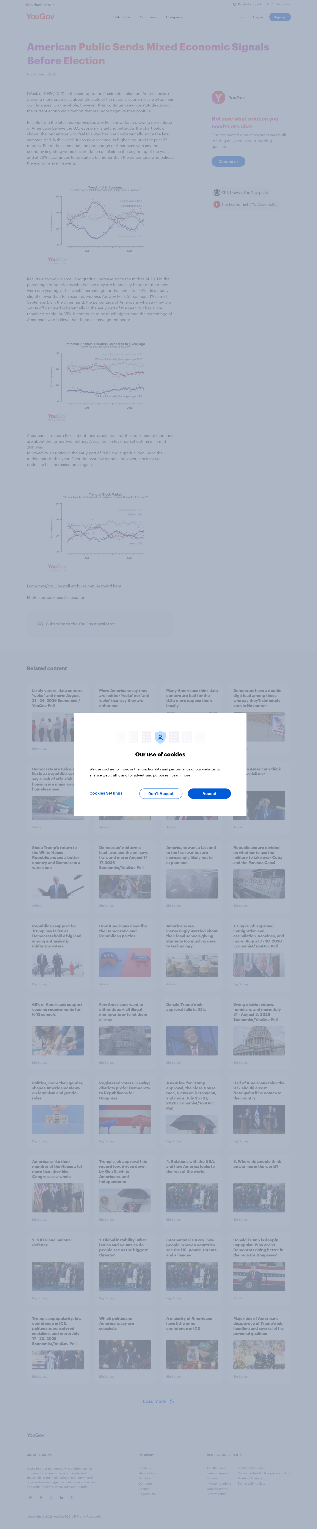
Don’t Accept (161, 793)
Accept (209, 793)
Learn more (180, 775)
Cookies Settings (105, 793)
